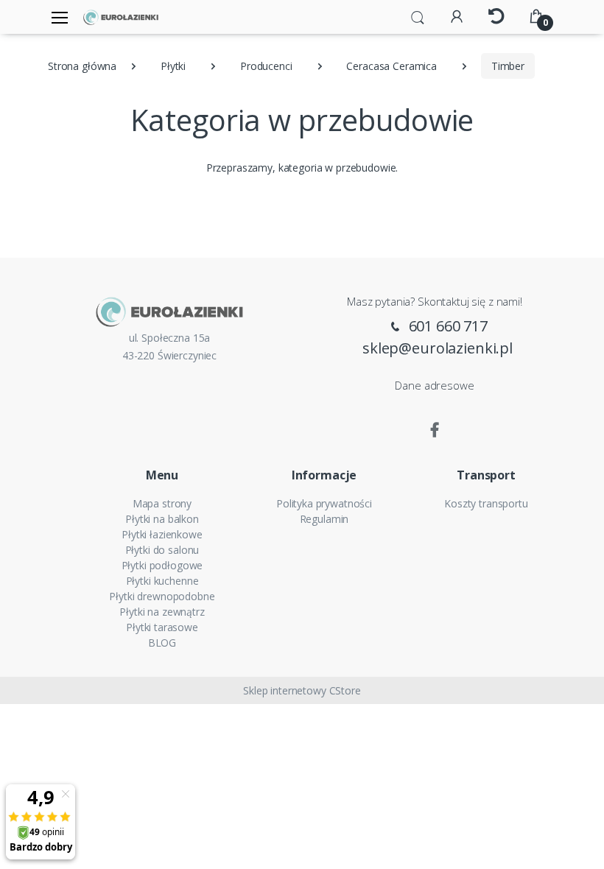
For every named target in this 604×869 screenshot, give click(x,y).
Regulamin (324, 519)
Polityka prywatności (324, 503)
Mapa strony (162, 503)
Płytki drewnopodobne (161, 596)
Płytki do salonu (162, 550)
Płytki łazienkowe (162, 534)
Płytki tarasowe (162, 627)
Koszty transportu (486, 503)
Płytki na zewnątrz (161, 612)
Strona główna (82, 66)
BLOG (162, 643)
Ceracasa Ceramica (391, 66)
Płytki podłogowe (162, 565)
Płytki (173, 66)
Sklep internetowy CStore (302, 690)
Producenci (266, 66)
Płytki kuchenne (162, 581)
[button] (418, 16)
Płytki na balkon (162, 519)
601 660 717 (446, 326)
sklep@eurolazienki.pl (437, 348)
